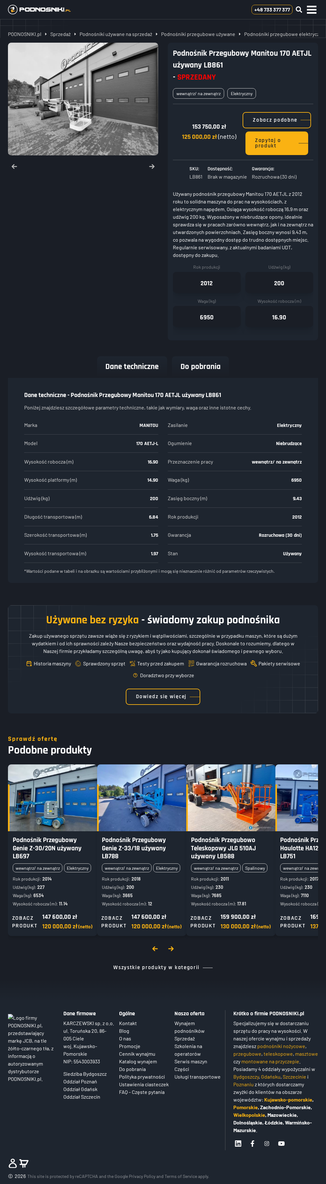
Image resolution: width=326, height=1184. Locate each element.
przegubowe (247, 1054)
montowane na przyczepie (270, 1061)
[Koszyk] (24, 1163)
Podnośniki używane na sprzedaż (116, 34)
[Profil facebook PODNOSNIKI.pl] (252, 1143)
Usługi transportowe (197, 1077)
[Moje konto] (13, 1163)
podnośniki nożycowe (281, 1046)
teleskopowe (278, 1054)
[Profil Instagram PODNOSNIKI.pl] (267, 1143)
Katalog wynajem (138, 1061)
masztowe (306, 1054)
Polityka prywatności (142, 1077)
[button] (311, 9)
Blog (124, 1031)
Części (181, 1069)
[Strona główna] (48, 9)
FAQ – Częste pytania (142, 1092)
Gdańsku (270, 1077)
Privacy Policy (142, 1176)
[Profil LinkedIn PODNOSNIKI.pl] (238, 1143)
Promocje (129, 1046)
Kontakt (128, 1023)
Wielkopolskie (249, 1115)
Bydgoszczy (246, 1077)
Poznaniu (243, 1084)
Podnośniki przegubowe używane (198, 34)
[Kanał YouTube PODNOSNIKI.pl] (281, 1143)
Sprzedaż (60, 34)
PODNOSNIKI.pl (24, 34)
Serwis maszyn (190, 1061)
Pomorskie (245, 1107)
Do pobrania (201, 367)
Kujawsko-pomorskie (288, 1099)
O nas (125, 1038)
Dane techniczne (132, 367)
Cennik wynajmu (137, 1054)
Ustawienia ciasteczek (144, 1084)
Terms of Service (181, 1176)
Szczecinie (294, 1077)
